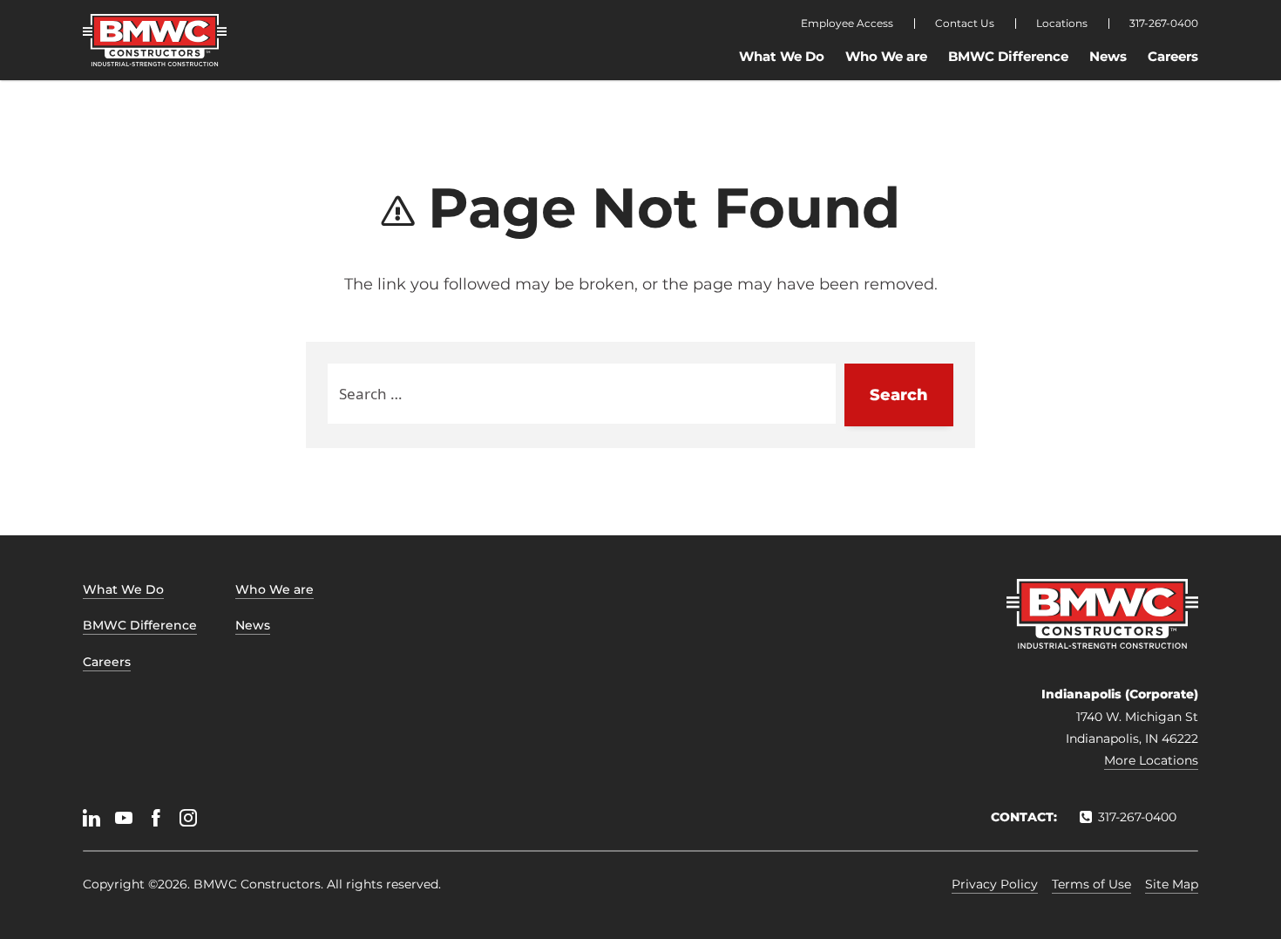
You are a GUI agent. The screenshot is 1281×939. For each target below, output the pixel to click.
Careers (1173, 56)
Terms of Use (1091, 884)
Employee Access (847, 23)
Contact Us (964, 23)
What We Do (781, 56)
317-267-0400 (1163, 23)
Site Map (1171, 884)
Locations (1062, 23)
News (1108, 56)
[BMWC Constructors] (155, 40)
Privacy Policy (995, 884)
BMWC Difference (1008, 56)
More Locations (1151, 760)
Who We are (886, 56)
